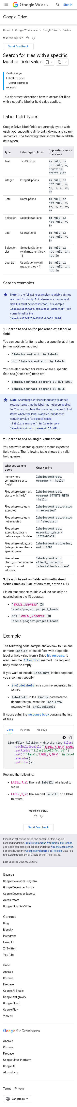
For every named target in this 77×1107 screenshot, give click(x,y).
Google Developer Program (20, 881)
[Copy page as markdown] (59, 62)
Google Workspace (26, 30)
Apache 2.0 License (62, 846)
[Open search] (57, 4)
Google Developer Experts (19, 893)
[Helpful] (27, 38)
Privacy (19, 1088)
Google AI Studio (13, 990)
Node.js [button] (42, 729)
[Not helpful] (33, 38)
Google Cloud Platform (17, 1059)
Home (6, 30)
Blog (6, 923)
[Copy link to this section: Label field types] (42, 117)
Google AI (9, 1066)
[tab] (10, 729)
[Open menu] (6, 4)
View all (8, 1015)
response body (38, 714)
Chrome (8, 978)
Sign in (67, 4)
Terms (7, 1088)
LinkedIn (8, 942)
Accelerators (11, 900)
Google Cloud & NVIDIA (17, 906)
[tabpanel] (38, 751)
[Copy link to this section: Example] (25, 636)
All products (10, 1072)
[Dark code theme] (64, 737)
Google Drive (15, 17)
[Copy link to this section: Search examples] (38, 283)
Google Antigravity (14, 997)
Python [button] (25, 729)
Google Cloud (11, 1003)
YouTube (8, 954)
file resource (55, 655)
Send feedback (18, 46)
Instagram (9, 935)
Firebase (8, 984)
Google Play (10, 1009)
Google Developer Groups (19, 887)
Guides (67, 30)
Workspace (43, 4)
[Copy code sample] (70, 737)
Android (8, 971)
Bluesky (8, 929)
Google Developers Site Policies (43, 850)
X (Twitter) (10, 948)
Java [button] (10, 729)
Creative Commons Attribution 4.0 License (48, 842)
